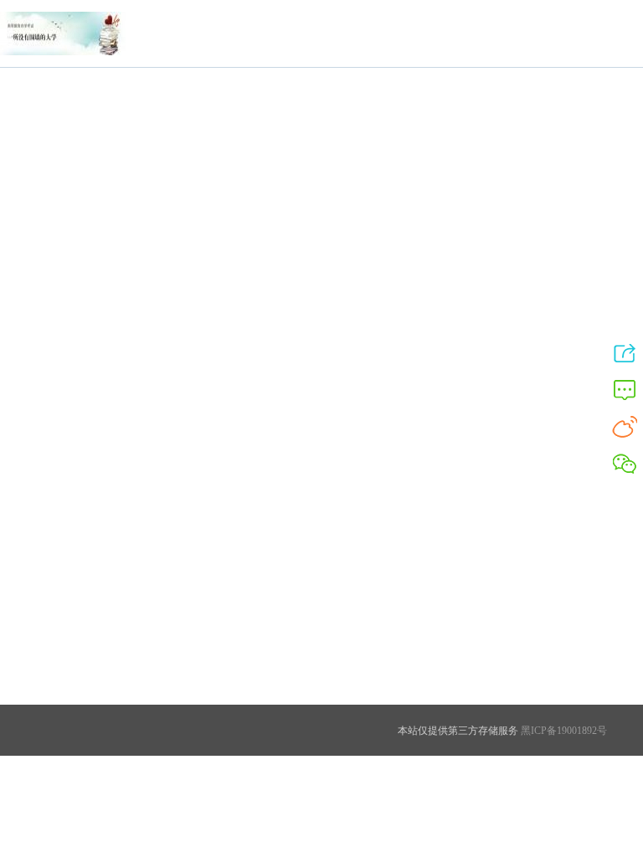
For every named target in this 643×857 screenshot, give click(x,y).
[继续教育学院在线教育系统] (63, 55)
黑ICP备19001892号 (562, 730)
